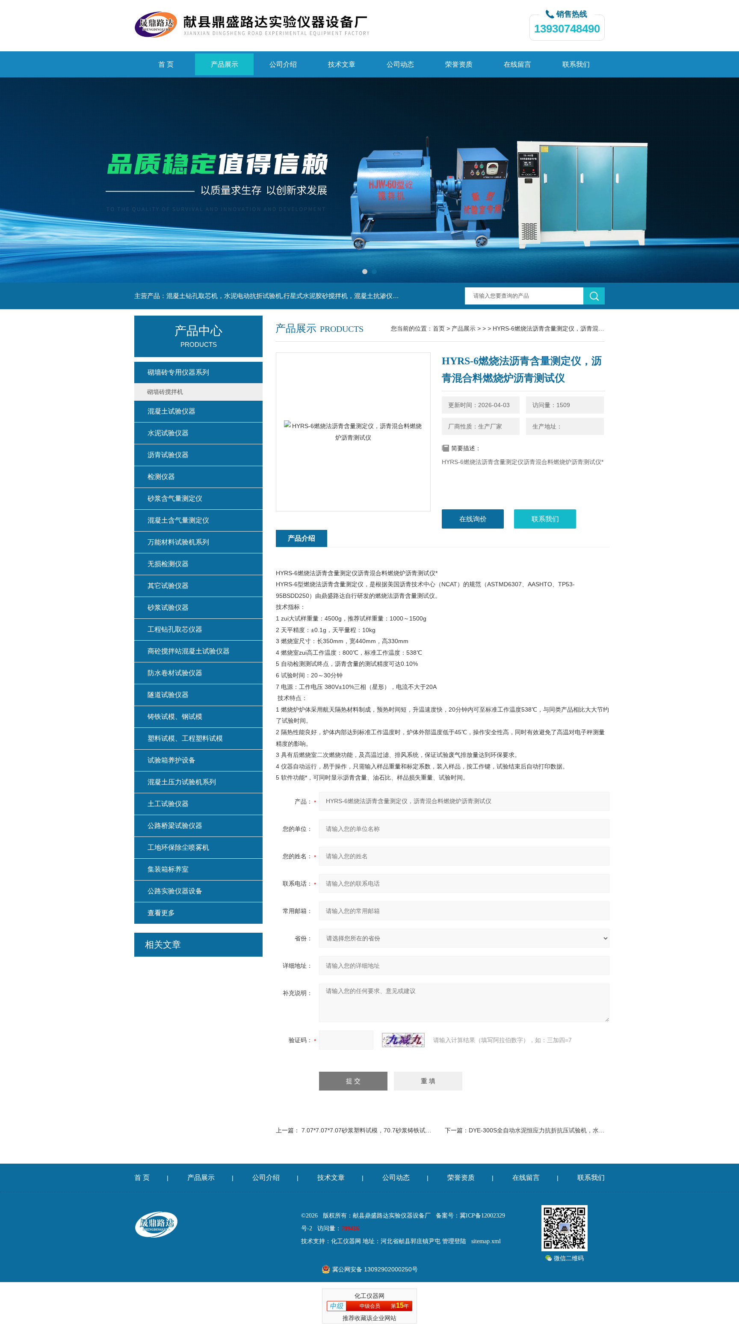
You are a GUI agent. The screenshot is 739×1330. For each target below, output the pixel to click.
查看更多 (161, 912)
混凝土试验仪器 (171, 411)
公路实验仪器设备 (175, 891)
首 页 (166, 64)
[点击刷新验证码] (403, 1040)
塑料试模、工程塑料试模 (185, 738)
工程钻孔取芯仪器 (175, 629)
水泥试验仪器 (168, 433)
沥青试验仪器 (168, 454)
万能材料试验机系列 (178, 542)
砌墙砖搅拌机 (165, 391)
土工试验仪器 (168, 803)
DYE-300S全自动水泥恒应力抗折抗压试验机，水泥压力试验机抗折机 (561, 1130)
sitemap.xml (486, 1241)
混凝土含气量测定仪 (178, 520)
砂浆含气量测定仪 (175, 498)
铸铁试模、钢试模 (175, 716)
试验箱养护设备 (171, 760)
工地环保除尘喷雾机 (178, 847)
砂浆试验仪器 (168, 607)
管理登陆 (454, 1241)
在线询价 (473, 519)
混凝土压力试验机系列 (182, 782)
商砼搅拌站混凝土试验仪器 (189, 651)
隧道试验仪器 (168, 694)
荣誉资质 (459, 64)
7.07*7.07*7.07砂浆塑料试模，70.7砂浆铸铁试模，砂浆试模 (381, 1130)
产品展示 (224, 64)
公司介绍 (283, 64)
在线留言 (517, 64)
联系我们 (576, 64)
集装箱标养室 (168, 869)
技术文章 (341, 64)
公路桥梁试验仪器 (175, 825)
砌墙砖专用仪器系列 (178, 372)
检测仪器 (161, 476)
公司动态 (400, 64)
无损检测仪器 (168, 563)
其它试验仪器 (168, 585)
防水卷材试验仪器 (175, 673)
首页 (439, 328)
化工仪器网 (346, 1241)
